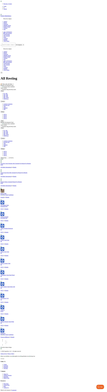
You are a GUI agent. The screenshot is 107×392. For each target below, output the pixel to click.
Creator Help (6, 385)
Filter (2, 120)
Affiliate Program (7, 375)
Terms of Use (4, 353)
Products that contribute (9, 86)
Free (4, 29)
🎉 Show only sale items (6, 84)
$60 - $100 (6, 97)
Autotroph (14, 390)
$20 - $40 (5, 94)
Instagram (5, 367)
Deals (4, 37)
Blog (4, 386)
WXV (2, 209)
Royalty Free (6, 105)
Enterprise (5, 376)
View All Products (7, 32)
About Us (5, 374)
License (2, 101)
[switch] (13, 83)
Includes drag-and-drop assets (9, 89)
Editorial (5, 108)
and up (5, 114)
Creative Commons (7, 104)
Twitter (5, 364)
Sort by (12, 157)
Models (14, 167)
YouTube (5, 368)
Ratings (2, 148)
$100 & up (5, 98)
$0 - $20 (5, 93)
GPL (4, 106)
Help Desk (5, 383)
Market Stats (6, 378)
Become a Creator (7, 3)
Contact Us (6, 387)
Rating (2, 111)
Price (2, 91)
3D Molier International (6, 167)
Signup (5, 9)
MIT (4, 109)
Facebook (5, 365)
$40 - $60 (5, 96)
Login (4, 6)
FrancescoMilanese (5, 337)
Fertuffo (2, 197)
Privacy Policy (11, 353)
